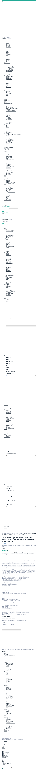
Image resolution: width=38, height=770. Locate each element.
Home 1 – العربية (5, 753)
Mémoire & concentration (10, 166)
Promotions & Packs (7, 149)
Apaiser (7, 50)
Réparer (7, 58)
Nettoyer (7, 196)
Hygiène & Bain (10, 66)
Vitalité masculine (8, 174)
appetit (7, 125)
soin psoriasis (8, 681)
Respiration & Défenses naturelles (11, 111)
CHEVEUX (6, 75)
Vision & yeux (8, 173)
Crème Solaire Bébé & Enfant (10, 182)
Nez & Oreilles (8, 116)
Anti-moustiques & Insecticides (11, 153)
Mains (7, 94)
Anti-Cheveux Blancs (9, 76)
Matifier (7, 55)
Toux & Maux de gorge (9, 172)
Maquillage (7, 194)
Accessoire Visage (9, 186)
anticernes (7, 48)
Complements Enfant (9, 71)
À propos (7, 299)
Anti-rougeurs (8, 44)
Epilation (5, 102)
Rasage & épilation (9, 119)
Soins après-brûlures (11, 169)
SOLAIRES (6, 179)
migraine (7, 127)
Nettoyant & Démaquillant (10, 195)
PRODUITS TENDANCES (8, 147)
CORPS (5, 90)
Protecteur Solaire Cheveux (10, 183)
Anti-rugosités (8, 45)
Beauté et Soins (6, 41)
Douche (7, 92)
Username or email (5, 219)
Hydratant (7, 193)
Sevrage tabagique (7, 177)
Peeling (7, 56)
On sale (3, 758)
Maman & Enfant (6, 121)
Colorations (7, 82)
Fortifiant (7, 83)
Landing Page (4, 755)
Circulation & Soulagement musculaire (12, 108)
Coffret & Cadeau (8, 74)
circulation (7, 158)
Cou (6, 248)
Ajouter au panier (4, 550)
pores (7, 198)
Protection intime (8, 118)
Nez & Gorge (8, 115)
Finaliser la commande (5, 752)
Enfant (5, 101)
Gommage (7, 52)
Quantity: (3, 548)
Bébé (4, 62)
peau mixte (7, 136)
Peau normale (25, 553)
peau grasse (7, 135)
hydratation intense (26, 554)
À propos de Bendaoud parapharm (9, 655)
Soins (7, 89)
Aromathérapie (8, 155)
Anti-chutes (7, 77)
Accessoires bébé (8, 295)
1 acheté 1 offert (6, 40)
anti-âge (6, 554)
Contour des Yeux (8, 189)
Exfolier (7, 51)
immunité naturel (8, 165)
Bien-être (7, 106)
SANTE (5, 152)
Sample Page (4, 760)
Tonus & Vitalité (8, 129)
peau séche (7, 137)
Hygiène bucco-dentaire (7, 202)
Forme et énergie (8, 164)
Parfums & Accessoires (7, 130)
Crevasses (5, 97)
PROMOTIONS (6, 148)
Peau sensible (8, 138)
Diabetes (5, 99)
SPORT (5, 184)
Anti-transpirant (8, 47)
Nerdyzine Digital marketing (12, 739)
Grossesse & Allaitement (10, 122)
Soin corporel (10, 68)
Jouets (7, 287)
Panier (3, 759)
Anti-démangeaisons (11, 140)
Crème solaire (8, 181)
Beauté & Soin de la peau (10, 105)
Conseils (5, 297)
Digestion (7, 163)
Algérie (3, 554)
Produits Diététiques (7, 146)
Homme (7, 191)
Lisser (7, 84)
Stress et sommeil (8, 171)
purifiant (7, 57)
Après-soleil (8, 180)
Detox (7, 269)
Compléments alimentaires (10, 159)
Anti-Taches (8, 46)
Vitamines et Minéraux (7, 200)
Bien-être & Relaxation (9, 107)
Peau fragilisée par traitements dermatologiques (13, 134)
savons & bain (10, 93)
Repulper (7, 60)
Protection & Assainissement (10, 110)
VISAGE (5, 185)
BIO (4, 729)
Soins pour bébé (8, 123)
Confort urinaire (8, 162)
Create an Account (7, 206)
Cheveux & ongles (9, 157)
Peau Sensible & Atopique (8, 132)
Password (3, 209)
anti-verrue (7, 243)
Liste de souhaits (5, 756)
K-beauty (13, 553)
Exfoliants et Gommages (8, 103)
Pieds (7, 673)
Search (3, 766)
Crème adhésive (6, 201)
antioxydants (8, 154)
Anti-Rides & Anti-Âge (9, 188)
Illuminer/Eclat (8, 54)
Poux (6, 86)
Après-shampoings (9, 79)
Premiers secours (8, 168)
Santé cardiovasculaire (9, 170)
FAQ (6, 300)
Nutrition (5, 124)
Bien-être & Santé (8, 260)
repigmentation (8, 59)
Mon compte (4, 757)
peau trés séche (8, 141)
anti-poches (7, 43)
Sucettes (9, 64)
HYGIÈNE (5, 276)
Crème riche (20, 554)
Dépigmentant (6, 98)
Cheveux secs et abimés (9, 81)
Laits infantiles (8, 294)
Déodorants (7, 278)
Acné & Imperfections (9, 187)
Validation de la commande (6, 763)
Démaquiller (8, 190)
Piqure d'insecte (6, 145)
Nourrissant (7, 197)
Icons (3, 754)
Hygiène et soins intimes (9, 114)
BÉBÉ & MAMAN (7, 63)
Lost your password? (5, 212)
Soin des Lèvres (8, 199)
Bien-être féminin (10, 160)
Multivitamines (8, 167)
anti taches (7, 42)
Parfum (7, 131)
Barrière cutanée (10, 554)
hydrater (7, 53)
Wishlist (3, 764)
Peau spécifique (6, 133)
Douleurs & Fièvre (7, 100)
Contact (7, 301)
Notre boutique (6, 654)
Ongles (7, 95)
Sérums (5, 176)
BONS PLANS (6, 73)
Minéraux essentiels (11, 161)
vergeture (7, 143)
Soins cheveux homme (11, 192)
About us (3, 747)
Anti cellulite (8, 91)
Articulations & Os (9, 156)
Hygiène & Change (11, 67)
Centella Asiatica (15, 554)
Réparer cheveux (8, 87)
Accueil (5, 228)
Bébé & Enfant (8, 65)
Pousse (7, 85)
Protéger (5, 150)
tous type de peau (8, 61)
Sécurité (5, 175)
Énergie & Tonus (8, 109)
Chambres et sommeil (9, 70)
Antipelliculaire (8, 78)
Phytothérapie (6, 144)
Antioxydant (8, 49)
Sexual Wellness (6, 178)
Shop (3, 761)
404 (3, 746)
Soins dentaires (10, 69)
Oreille (9, 117)
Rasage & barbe (6, 151)
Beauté (7, 126)
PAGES (5, 298)
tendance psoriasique (9, 142)
